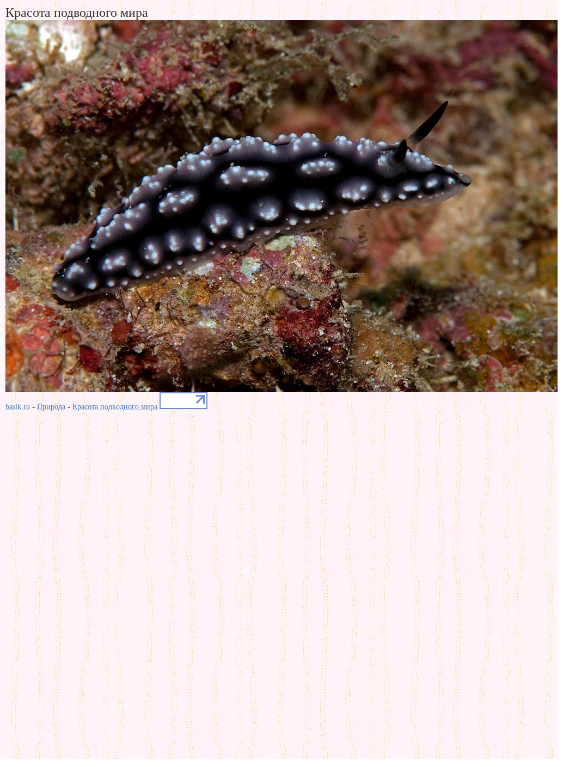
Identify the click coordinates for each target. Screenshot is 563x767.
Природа (51, 407)
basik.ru (17, 407)
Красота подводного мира (114, 407)
